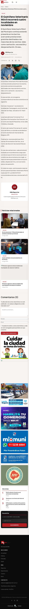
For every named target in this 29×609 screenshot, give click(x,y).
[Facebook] (12, 600)
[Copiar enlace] (19, 60)
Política (3, 556)
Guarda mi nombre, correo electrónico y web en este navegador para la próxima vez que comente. (14, 328)
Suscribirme (14, 525)
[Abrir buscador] (12, 2)
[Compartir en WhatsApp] (15, 60)
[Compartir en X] (12, 60)
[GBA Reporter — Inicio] (5, 2)
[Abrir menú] (16, 2)
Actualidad (3, 553)
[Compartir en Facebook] (9, 60)
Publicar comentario (9, 333)
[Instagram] (17, 600)
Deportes (3, 568)
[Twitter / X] (14, 600)
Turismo (3, 573)
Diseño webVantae (14, 606)
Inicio (2, 6)
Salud (6, 6)
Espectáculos (4, 571)
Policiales (3, 558)
